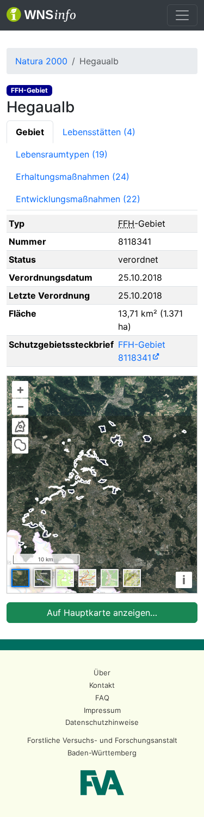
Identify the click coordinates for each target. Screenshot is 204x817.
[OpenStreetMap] (110, 578)
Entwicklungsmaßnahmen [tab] (78, 198)
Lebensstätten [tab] (99, 131)
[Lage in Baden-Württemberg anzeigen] (20, 426)
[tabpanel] (102, 419)
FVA (102, 782)
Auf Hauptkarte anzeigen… (102, 612)
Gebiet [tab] (30, 131)
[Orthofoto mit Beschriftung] (43, 578)
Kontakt (102, 685)
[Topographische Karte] (65, 578)
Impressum (102, 710)
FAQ (102, 697)
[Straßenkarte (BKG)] (87, 578)
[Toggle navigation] (182, 15)
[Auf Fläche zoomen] (20, 445)
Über (102, 672)
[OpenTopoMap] (132, 578)
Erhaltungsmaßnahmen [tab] (72, 176)
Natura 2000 (41, 61)
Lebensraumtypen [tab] (62, 154)
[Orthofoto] (20, 578)
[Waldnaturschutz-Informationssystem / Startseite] (41, 15)
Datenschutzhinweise (102, 722)
